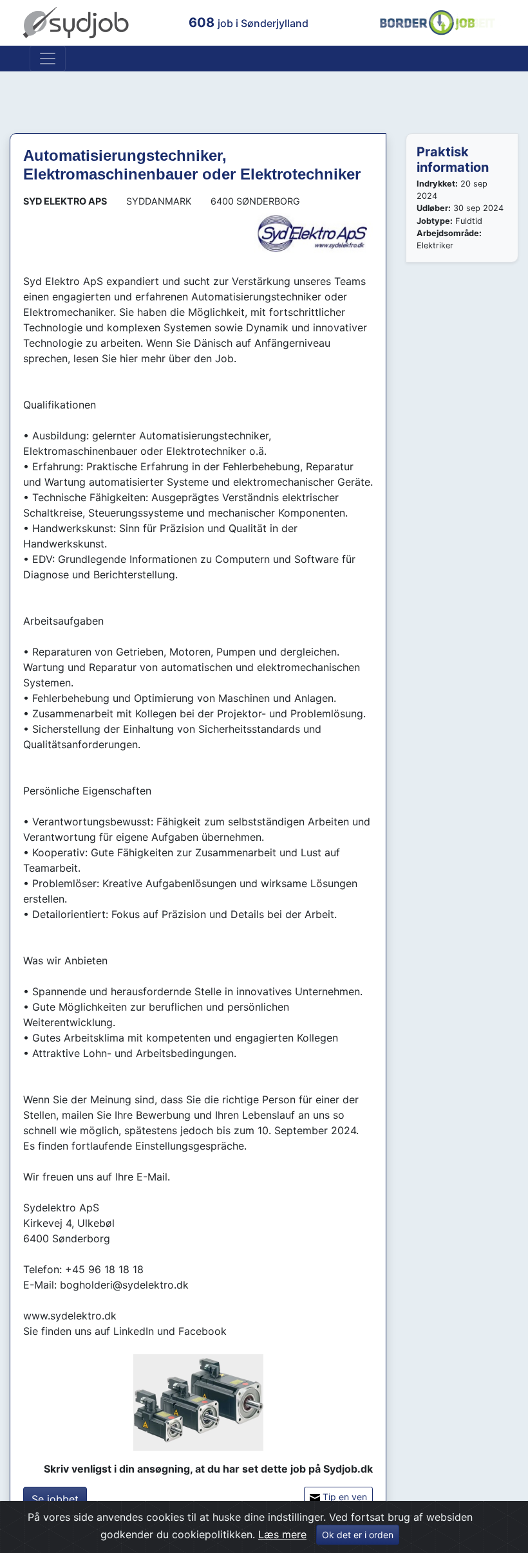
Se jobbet (55, 1499)
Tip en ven (343, 1496)
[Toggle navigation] (48, 58)
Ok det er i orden (357, 1534)
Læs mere (282, 1534)
